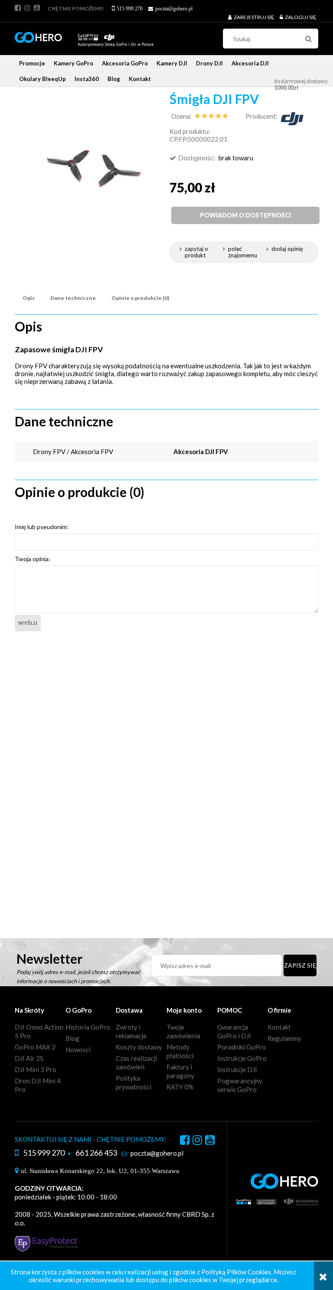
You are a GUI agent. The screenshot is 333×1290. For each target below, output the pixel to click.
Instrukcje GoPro (242, 1058)
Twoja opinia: (32, 558)
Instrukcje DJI (237, 1069)
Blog (72, 1038)
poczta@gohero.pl (174, 8)
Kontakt (279, 1027)
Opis (29, 298)
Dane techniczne (73, 298)
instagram (27, 7)
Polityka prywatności (133, 1082)
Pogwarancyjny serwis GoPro (239, 1085)
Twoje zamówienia (183, 1031)
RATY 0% (179, 1087)
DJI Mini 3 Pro (35, 1069)
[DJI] (292, 118)
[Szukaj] (308, 38)
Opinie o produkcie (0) (140, 298)
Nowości (78, 1049)
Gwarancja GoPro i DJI (234, 1031)
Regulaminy (284, 1038)
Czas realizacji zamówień (136, 1062)
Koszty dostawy (139, 1047)
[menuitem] (32, 63)
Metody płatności (179, 1051)
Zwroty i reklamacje (131, 1031)
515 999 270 (130, 8)
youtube (37, 7)
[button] (201, 252)
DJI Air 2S (29, 1058)
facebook (18, 7)
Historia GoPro (87, 1027)
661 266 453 (96, 1152)
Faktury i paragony (180, 1071)
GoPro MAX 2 (35, 1047)
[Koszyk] (280, 69)
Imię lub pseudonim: (42, 526)
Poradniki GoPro (241, 1047)
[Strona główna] (84, 35)
